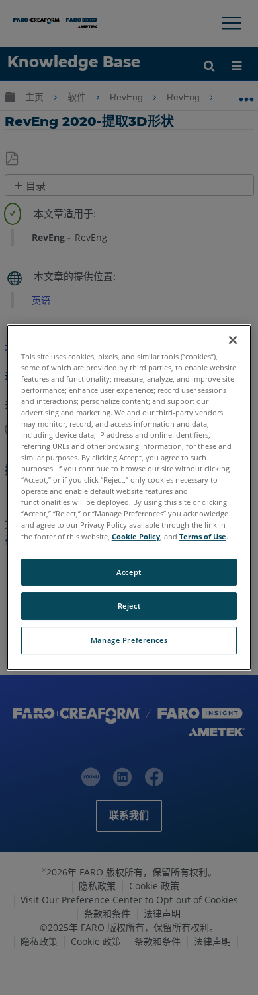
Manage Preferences (129, 640)
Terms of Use (202, 536)
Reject (129, 606)
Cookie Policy (136, 536)
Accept (128, 572)
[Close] (232, 340)
